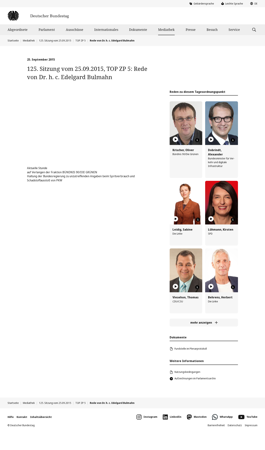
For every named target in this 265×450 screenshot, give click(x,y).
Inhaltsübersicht (41, 417)
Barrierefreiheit (216, 425)
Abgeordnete (18, 29)
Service (234, 29)
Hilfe (11, 417)
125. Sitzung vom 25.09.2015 (55, 40)
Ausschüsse (74, 29)
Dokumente (138, 29)
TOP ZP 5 (80, 40)
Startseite (13, 40)
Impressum (251, 425)
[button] (252, 3)
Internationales (106, 29)
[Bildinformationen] (197, 140)
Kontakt (22, 417)
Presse (191, 29)
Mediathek (166, 29)
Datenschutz (235, 425)
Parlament (47, 29)
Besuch (212, 29)
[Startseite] (38, 16)
